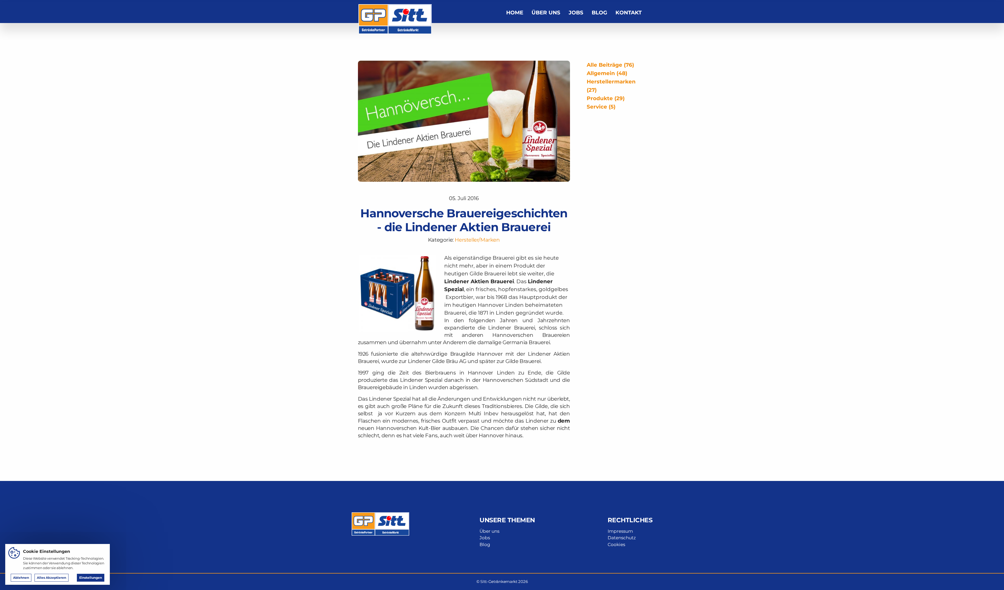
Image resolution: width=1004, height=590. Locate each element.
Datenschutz (622, 537)
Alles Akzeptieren (51, 578)
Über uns (546, 12)
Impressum (620, 531)
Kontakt (628, 12)
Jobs (576, 12)
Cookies (616, 544)
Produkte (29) (606, 98)
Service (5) (601, 107)
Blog (599, 12)
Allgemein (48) (607, 73)
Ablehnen (21, 578)
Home (514, 12)
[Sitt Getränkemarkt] (395, 12)
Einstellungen (90, 578)
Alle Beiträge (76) (610, 65)
